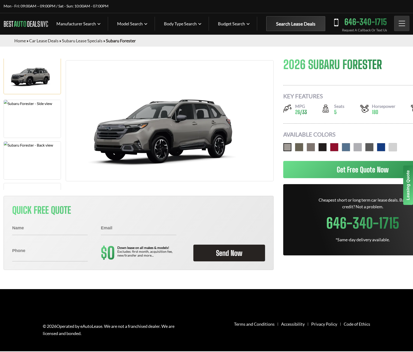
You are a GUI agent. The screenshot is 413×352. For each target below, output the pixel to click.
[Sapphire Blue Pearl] (381, 147)
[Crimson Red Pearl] (334, 147)
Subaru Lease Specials (82, 40)
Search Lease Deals (295, 24)
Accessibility (293, 324)
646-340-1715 (365, 22)
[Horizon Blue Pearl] (346, 147)
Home (20, 40)
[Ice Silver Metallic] (358, 147)
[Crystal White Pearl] (393, 147)
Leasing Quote (408, 185)
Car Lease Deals (44, 40)
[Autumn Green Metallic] (299, 147)
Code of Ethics (357, 324)
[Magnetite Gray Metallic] (369, 147)
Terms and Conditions (254, 324)
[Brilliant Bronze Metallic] (311, 147)
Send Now (229, 253)
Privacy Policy (324, 324)
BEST (26, 24)
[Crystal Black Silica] (322, 147)
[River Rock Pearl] (287, 147)
